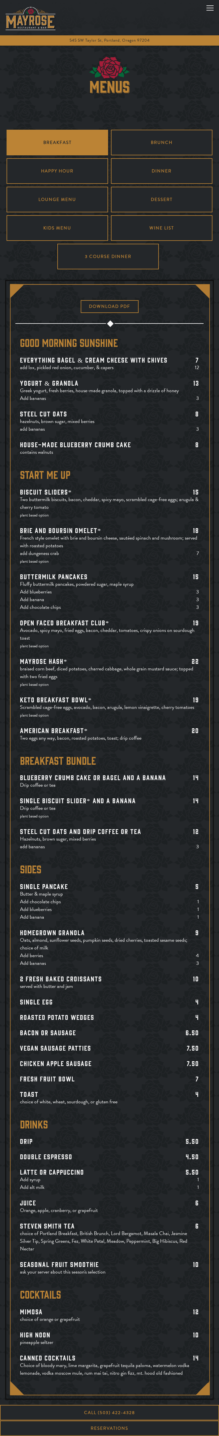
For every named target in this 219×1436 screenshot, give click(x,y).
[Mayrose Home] (30, 17)
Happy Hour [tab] (57, 171)
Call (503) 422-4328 (109, 1412)
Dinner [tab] (162, 171)
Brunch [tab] (162, 142)
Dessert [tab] (162, 199)
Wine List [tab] (161, 228)
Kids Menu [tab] (57, 228)
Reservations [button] (109, 1428)
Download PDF (109, 306)
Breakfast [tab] (57, 142)
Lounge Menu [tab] (57, 199)
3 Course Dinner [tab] (108, 256)
